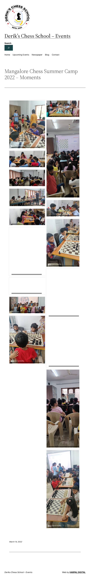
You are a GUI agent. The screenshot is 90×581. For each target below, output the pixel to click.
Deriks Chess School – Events (18, 572)
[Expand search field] (8, 48)
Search (7, 43)
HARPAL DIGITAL (78, 572)
